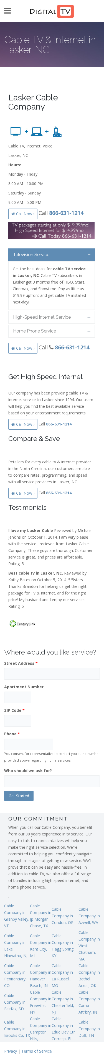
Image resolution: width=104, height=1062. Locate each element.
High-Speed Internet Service (42, 317)
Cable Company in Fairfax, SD (15, 1002)
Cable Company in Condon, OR (62, 916)
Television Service (31, 254)
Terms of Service (36, 1051)
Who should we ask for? (28, 770)
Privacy (10, 1051)
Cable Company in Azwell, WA (89, 916)
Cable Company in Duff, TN (89, 1028)
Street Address (21, 663)
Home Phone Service (34, 331)
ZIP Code (14, 710)
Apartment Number (24, 686)
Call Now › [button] (24, 213)
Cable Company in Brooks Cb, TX (17, 1028)
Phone (12, 733)
